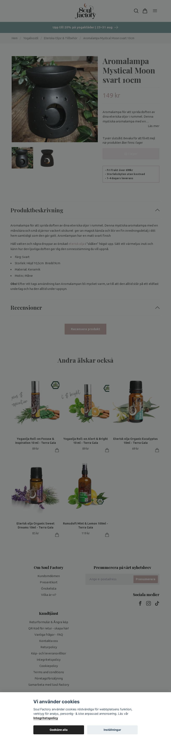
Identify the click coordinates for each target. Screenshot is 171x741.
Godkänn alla (59, 729)
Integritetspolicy (45, 718)
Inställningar (112, 729)
